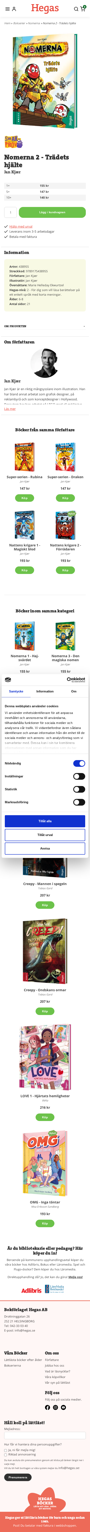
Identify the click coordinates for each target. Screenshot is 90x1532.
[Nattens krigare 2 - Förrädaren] (71, 514)
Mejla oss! (75, 1277)
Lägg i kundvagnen (52, 212)
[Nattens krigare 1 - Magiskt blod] (24, 525)
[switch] (79, 776)
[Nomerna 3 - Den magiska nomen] (65, 636)
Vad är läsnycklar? (57, 1371)
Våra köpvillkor (55, 1377)
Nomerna (34, 23)
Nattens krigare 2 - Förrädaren (65, 547)
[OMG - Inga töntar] (52, 1133)
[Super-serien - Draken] (65, 457)
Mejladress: (12, 1429)
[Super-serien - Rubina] (24, 457)
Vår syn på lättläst (57, 1382)
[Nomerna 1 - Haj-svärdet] (24, 636)
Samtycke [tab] (16, 691)
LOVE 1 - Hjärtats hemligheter (45, 1096)
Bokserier (19, 23)
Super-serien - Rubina (24, 477)
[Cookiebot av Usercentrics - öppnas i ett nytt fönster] (67, 680)
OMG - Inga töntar (45, 1202)
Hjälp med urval (20, 226)
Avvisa (45, 848)
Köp (25, 498)
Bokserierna (12, 1365)
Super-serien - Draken (66, 477)
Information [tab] (45, 691)
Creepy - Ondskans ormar (45, 990)
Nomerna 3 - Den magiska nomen (65, 658)
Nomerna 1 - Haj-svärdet (25, 658)
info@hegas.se (25, 1330)
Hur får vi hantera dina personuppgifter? (33, 1444)
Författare (52, 1360)
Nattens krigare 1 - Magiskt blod (24, 547)
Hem (7, 23)
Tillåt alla (45, 821)
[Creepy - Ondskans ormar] (45, 951)
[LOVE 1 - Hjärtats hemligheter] (45, 1057)
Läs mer (10, 409)
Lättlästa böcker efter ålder (23, 1360)
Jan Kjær (12, 172)
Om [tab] (73, 691)
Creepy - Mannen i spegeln (45, 883)
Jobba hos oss (54, 1365)
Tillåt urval (45, 835)
